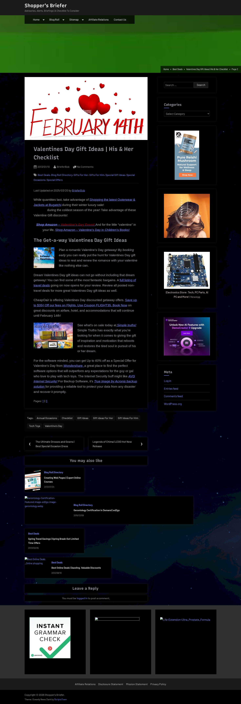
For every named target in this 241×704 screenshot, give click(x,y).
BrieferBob (63, 166)
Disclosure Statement (110, 684)
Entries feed (171, 388)
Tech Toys (34, 425)
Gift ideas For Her (103, 418)
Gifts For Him (96, 174)
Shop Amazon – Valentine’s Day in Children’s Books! (92, 230)
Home (36, 19)
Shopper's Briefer (46, 5)
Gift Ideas (82, 418)
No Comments (85, 167)
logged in (82, 598)
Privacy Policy (158, 684)
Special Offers (55, 179)
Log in (167, 380)
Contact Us (120, 19)
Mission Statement (137, 684)
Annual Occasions (47, 418)
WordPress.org (173, 403)
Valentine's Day (53, 425)
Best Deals (44, 174)
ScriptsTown (60, 699)
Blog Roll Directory (61, 174)
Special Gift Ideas (115, 174)
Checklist (67, 418)
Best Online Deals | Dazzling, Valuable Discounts (76, 567)
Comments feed (173, 396)
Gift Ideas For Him (128, 418)
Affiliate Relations (99, 19)
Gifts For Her (81, 174)
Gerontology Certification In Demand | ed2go (97, 510)
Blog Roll (54, 19)
